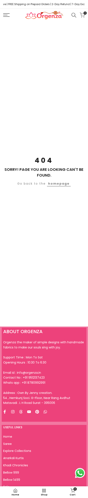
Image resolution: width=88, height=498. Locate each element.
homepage (59, 183)
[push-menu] (6, 15)
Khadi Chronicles (15, 465)
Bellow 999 (11, 472)
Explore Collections (17, 451)
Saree (7, 444)
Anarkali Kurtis (13, 458)
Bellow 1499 (11, 480)
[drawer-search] (74, 15)
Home (7, 436)
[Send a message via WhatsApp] (80, 473)
